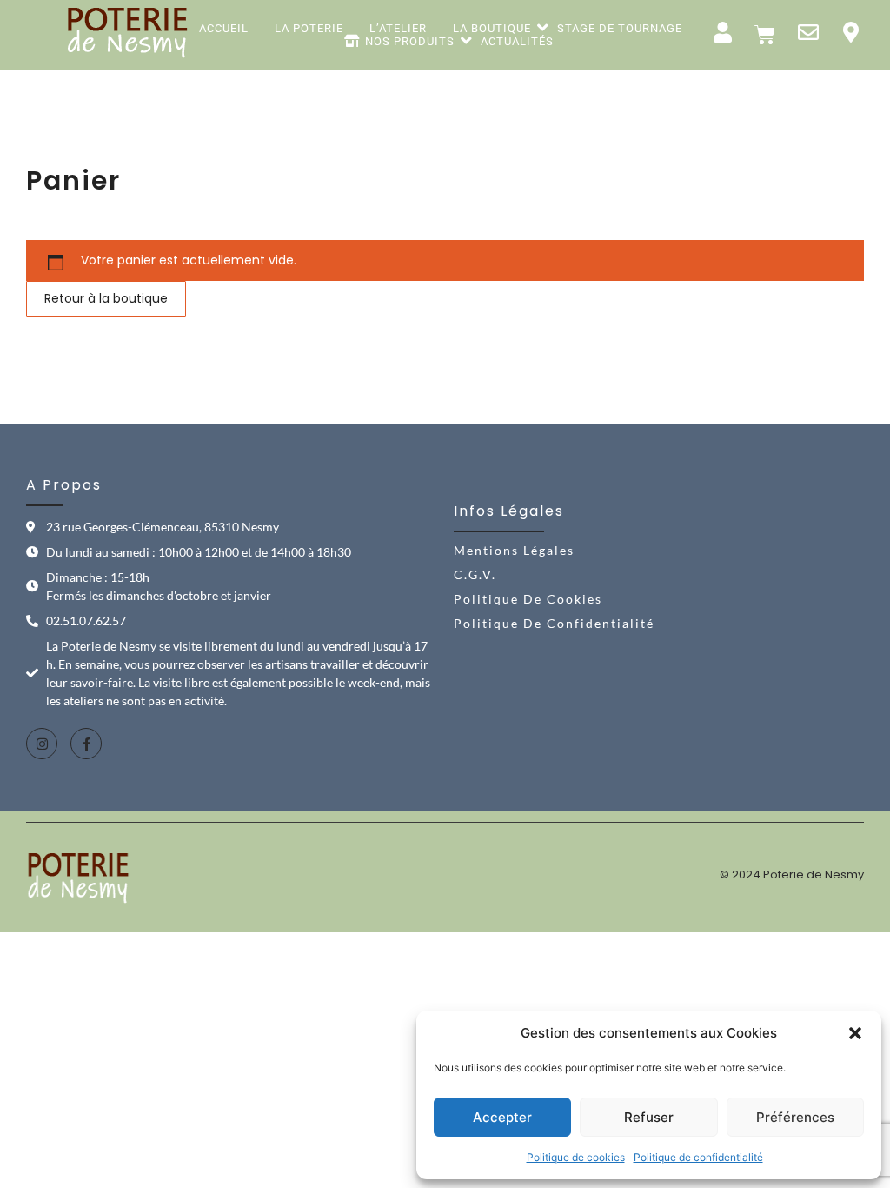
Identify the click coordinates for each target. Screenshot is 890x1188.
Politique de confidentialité (698, 1157)
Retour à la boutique (106, 298)
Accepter (502, 1117)
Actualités (517, 42)
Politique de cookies (576, 1157)
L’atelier (398, 29)
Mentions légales (514, 550)
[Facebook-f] (86, 743)
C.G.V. (475, 574)
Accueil (224, 29)
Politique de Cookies (528, 598)
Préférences (795, 1117)
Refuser (649, 1117)
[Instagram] (41, 743)
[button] (855, 1033)
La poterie (309, 29)
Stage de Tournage (619, 29)
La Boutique (492, 29)
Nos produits (410, 41)
